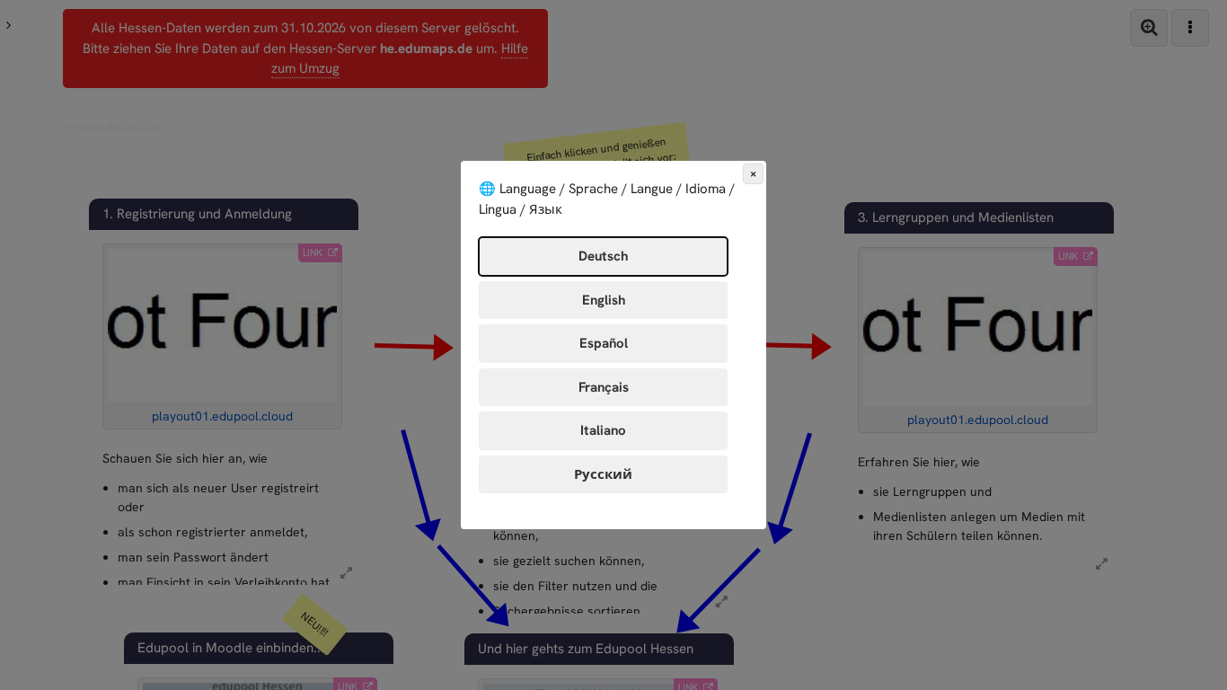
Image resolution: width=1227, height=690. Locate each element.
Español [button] (603, 343)
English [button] (603, 300)
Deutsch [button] (603, 256)
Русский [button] (603, 474)
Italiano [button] (603, 430)
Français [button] (603, 387)
